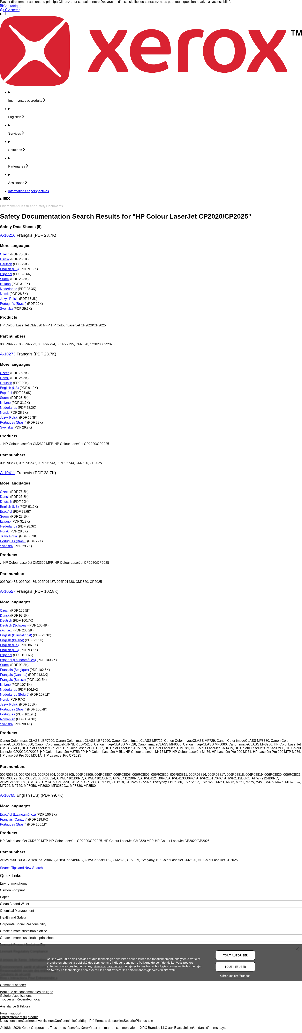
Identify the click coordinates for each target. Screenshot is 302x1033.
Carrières (29, 1021)
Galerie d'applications (16, 995)
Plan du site (144, 1021)
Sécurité (130, 1021)
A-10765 (7, 795)
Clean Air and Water (14, 904)
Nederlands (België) (14, 694)
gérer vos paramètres (107, 966)
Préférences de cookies (106, 1021)
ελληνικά (6, 630)
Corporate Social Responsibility (23, 924)
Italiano (5, 284)
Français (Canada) (13, 675)
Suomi (4, 279)
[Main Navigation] (151, 199)
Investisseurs (45, 1021)
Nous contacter (11, 1021)
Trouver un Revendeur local (20, 999)
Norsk (4, 294)
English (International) (16, 635)
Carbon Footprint (12, 890)
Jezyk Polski (9, 298)
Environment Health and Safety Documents (31, 206)
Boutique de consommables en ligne (26, 992)
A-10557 (7, 591)
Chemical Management (17, 910)
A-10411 (7, 472)
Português (7, 714)
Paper (4, 897)
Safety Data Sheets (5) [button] (20, 227)
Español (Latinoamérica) (18, 660)
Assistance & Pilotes (15, 1006)
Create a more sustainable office (23, 931)
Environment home (14, 883)
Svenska (6, 308)
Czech (4, 254)
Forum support (10, 1013)
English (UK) (9, 645)
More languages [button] (15, 245)
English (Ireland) (12, 640)
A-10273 (7, 354)
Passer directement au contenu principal (29, 1)
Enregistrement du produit (19, 1017)
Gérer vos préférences (235, 975)
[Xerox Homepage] (151, 84)
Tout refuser (235, 966)
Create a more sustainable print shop (27, 938)
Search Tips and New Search (21, 868)
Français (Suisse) (13, 679)
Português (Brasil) (13, 303)
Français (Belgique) (14, 670)
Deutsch (6, 264)
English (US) (9, 269)
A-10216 (7, 235)
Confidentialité (65, 1021)
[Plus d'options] (151, 14)
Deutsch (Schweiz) (14, 625)
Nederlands (8, 289)
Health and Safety (13, 917)
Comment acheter (13, 985)
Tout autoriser (235, 955)
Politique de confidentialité (156, 962)
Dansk (4, 259)
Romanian (7, 719)
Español (6, 274)
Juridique (82, 1021)
